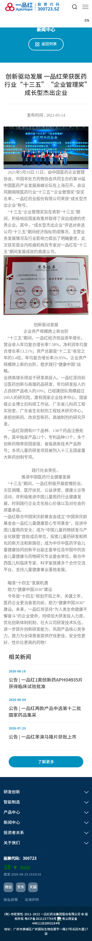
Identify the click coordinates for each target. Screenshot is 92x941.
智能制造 (12, 802)
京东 (20, 887)
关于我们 (12, 843)
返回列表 (49, 44)
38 (7, 867)
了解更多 (46, 762)
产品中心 (12, 812)
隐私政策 (11, 900)
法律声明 (32, 900)
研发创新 (12, 792)
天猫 (33, 887)
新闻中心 (12, 822)
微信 (8, 887)
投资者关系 (14, 833)
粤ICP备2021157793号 (40, 918)
